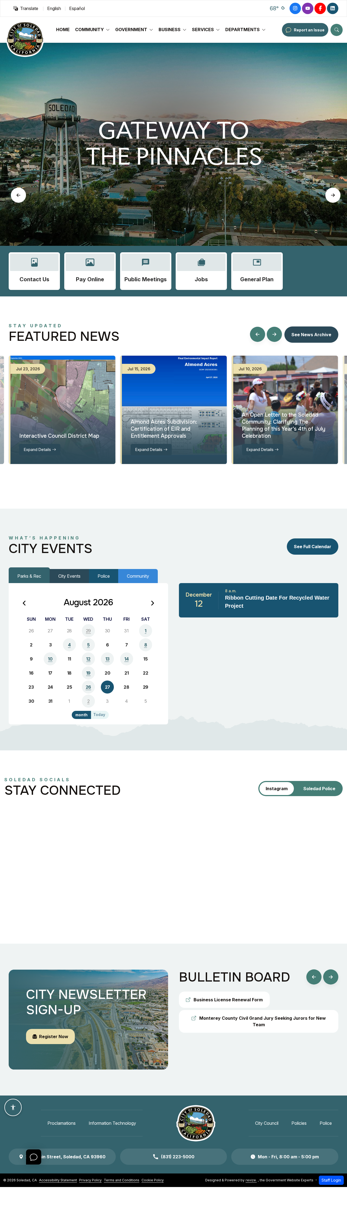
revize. (251, 1180)
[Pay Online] (89, 271)
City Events (69, 576)
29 (88, 630)
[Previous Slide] (18, 195)
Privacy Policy (90, 1180)
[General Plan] (256, 271)
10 (50, 659)
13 (107, 659)
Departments (242, 29)
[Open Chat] (33, 1157)
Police (104, 576)
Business (170, 29)
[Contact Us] (34, 271)
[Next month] (152, 603)
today (99, 714)
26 (88, 687)
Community (89, 29)
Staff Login (331, 1180)
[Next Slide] (332, 195)
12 (88, 659)
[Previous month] (24, 603)
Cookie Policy (153, 1180)
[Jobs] (201, 271)
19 (88, 673)
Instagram (277, 788)
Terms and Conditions (121, 1180)
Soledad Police (319, 788)
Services (203, 29)
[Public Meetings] (145, 271)
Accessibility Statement (58, 1180)
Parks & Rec (29, 576)
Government (131, 29)
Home (63, 29)
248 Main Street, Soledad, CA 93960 (65, 1156)
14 (126, 659)
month (81, 715)
